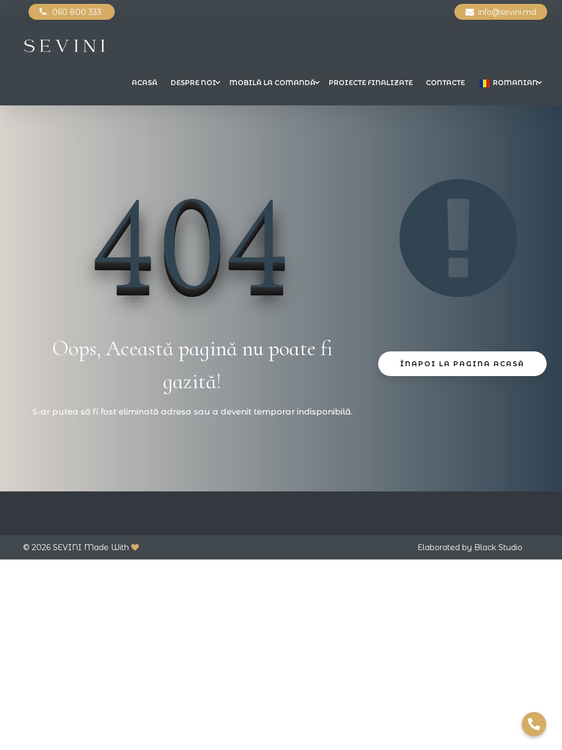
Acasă (145, 83)
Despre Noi (193, 83)
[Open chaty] (534, 724)
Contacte (445, 83)
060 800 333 (78, 12)
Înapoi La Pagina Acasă (462, 364)
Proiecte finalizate (371, 83)
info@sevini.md (507, 12)
